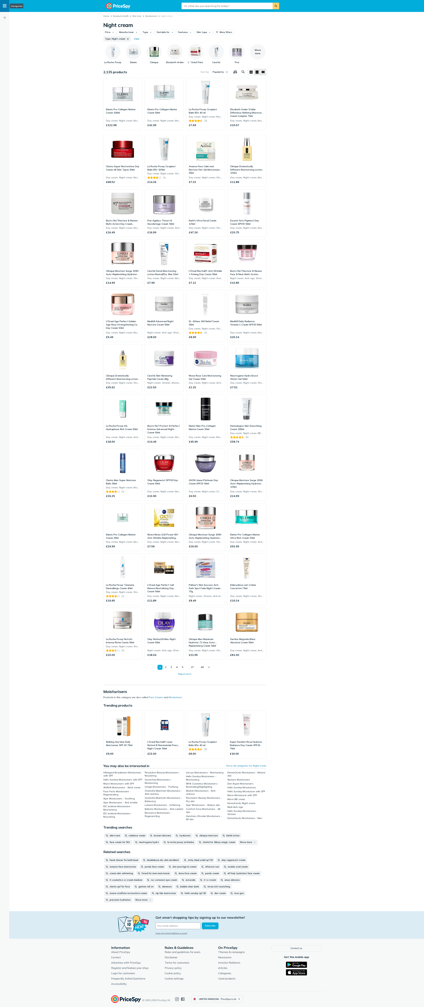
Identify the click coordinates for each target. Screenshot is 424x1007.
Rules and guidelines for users (182, 952)
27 (192, 667)
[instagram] (177, 999)
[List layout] (257, 72)
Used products (227, 978)
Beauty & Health (121, 16)
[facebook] (183, 999)
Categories (224, 973)
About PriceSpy (120, 952)
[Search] (276, 6)
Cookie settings (174, 978)
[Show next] (209, 667)
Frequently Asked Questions (128, 978)
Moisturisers (151, 16)
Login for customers (123, 973)
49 (202, 667)
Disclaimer (171, 957)
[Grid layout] (251, 72)
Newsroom (224, 957)
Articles (222, 968)
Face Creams (156, 697)
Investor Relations (229, 962)
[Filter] (4, 18)
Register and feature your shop (129, 968)
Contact (116, 957)
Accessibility (119, 983)
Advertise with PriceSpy (126, 962)
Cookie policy (173, 973)
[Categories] (4, 6)
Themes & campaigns (231, 952)
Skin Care (136, 16)
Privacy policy (173, 968)
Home (106, 16)
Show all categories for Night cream (246, 765)
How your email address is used (171, 933)
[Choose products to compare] (235, 72)
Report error (184, 673)
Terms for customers (177, 962)
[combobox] (227, 6)
